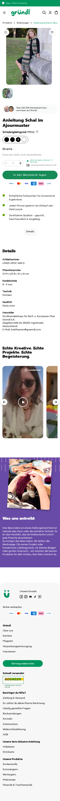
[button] (4, 12)
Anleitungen (23, 23)
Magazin (8, 640)
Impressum (9, 651)
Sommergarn (10, 769)
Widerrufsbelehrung (14, 729)
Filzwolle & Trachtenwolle (17, 784)
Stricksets (8, 751)
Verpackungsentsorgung (17, 646)
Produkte (7, 23)
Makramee (9, 779)
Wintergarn (9, 774)
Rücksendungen (12, 713)
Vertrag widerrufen (22, 663)
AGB (5, 734)
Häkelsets (8, 746)
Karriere (7, 635)
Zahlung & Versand (14, 697)
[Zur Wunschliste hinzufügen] (52, 32)
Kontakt (7, 718)
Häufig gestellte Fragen (16, 708)
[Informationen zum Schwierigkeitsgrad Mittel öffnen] (37, 131)
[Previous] (4, 402)
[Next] (56, 402)
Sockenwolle (10, 764)
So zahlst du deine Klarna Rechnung (24, 703)
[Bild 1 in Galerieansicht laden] (7, 93)
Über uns (8, 630)
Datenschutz (10, 724)
